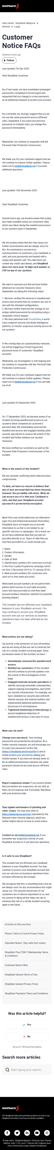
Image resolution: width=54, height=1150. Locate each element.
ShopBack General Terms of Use (21, 974)
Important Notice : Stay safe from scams (25, 943)
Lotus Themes (45, 1141)
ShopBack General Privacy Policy (21, 984)
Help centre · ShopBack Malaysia (18, 23)
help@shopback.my (25, 381)
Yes (29, 1024)
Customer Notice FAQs (16, 965)
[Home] (10, 6)
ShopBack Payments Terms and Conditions (26, 993)
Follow (10, 60)
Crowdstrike (35, 319)
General (6, 26)
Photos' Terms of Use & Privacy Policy (24, 933)
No (28, 1036)
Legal (17, 26)
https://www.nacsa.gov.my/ (16, 814)
